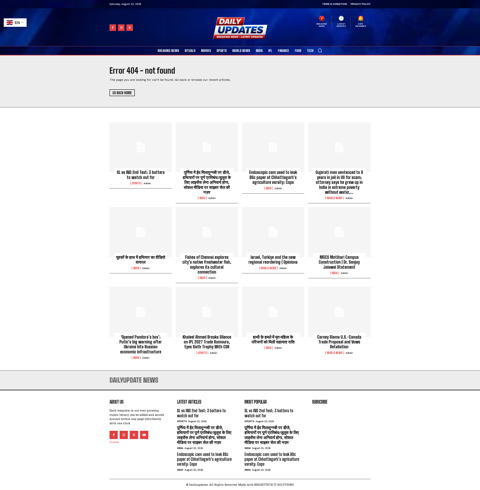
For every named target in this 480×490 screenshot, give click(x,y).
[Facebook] (113, 27)
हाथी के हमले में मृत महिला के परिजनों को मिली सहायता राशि (273, 339)
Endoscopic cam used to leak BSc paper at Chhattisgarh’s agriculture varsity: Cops (273, 177)
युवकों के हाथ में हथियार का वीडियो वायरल (140, 260)
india (202, 198)
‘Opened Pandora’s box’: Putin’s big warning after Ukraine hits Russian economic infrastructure (140, 344)
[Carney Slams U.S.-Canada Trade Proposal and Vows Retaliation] (339, 312)
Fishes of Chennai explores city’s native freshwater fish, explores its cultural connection (206, 265)
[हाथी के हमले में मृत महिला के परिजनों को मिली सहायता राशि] (273, 312)
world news (335, 198)
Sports (136, 183)
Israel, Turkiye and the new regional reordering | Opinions (273, 260)
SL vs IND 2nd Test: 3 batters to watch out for (141, 175)
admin (147, 183)
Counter (114, 442)
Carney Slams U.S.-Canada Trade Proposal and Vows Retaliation (339, 341)
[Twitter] (129, 27)
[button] (319, 50)
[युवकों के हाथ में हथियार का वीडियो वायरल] (141, 232)
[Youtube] (144, 435)
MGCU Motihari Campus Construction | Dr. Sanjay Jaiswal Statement (339, 262)
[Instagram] (121, 27)
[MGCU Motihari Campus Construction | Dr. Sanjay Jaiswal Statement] (339, 232)
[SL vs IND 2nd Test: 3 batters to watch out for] (141, 147)
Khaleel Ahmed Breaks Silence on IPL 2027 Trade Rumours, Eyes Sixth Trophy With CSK (207, 341)
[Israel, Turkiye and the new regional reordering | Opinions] (273, 232)
